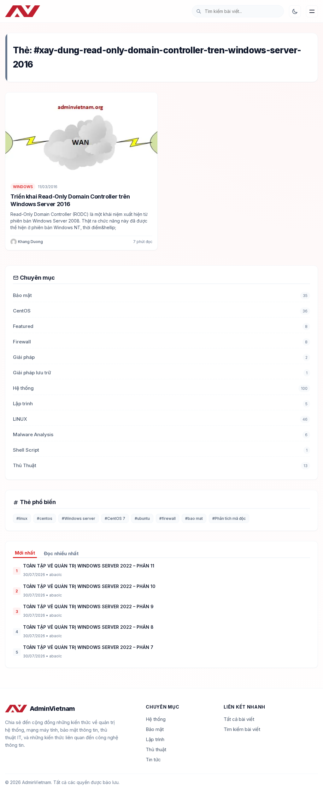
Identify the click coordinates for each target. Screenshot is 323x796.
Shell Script (26, 450)
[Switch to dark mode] (295, 11)
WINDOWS (23, 186)
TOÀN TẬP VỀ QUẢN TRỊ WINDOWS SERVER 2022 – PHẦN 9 (88, 606)
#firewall (167, 518)
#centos (44, 518)
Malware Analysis (33, 434)
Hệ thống (23, 388)
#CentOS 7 (115, 518)
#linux (21, 518)
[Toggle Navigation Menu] (312, 11)
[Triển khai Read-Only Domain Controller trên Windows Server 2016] (81, 135)
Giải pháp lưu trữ (32, 373)
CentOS (22, 311)
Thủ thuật (156, 749)
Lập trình (23, 404)
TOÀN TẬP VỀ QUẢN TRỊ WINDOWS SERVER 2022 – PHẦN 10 (89, 586)
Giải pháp (24, 357)
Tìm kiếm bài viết (242, 729)
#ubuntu (142, 518)
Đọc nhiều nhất (61, 553)
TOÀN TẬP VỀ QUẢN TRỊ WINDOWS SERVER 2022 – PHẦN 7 (88, 647)
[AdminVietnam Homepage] (22, 11)
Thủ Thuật (24, 465)
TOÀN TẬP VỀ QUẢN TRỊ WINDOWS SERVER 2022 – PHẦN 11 (88, 565)
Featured (23, 326)
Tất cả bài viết (239, 719)
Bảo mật (22, 295)
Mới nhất (25, 553)
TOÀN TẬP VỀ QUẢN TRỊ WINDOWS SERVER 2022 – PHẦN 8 (88, 627)
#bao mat (194, 518)
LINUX (20, 419)
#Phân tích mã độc (229, 518)
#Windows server (78, 518)
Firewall (22, 342)
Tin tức (153, 760)
